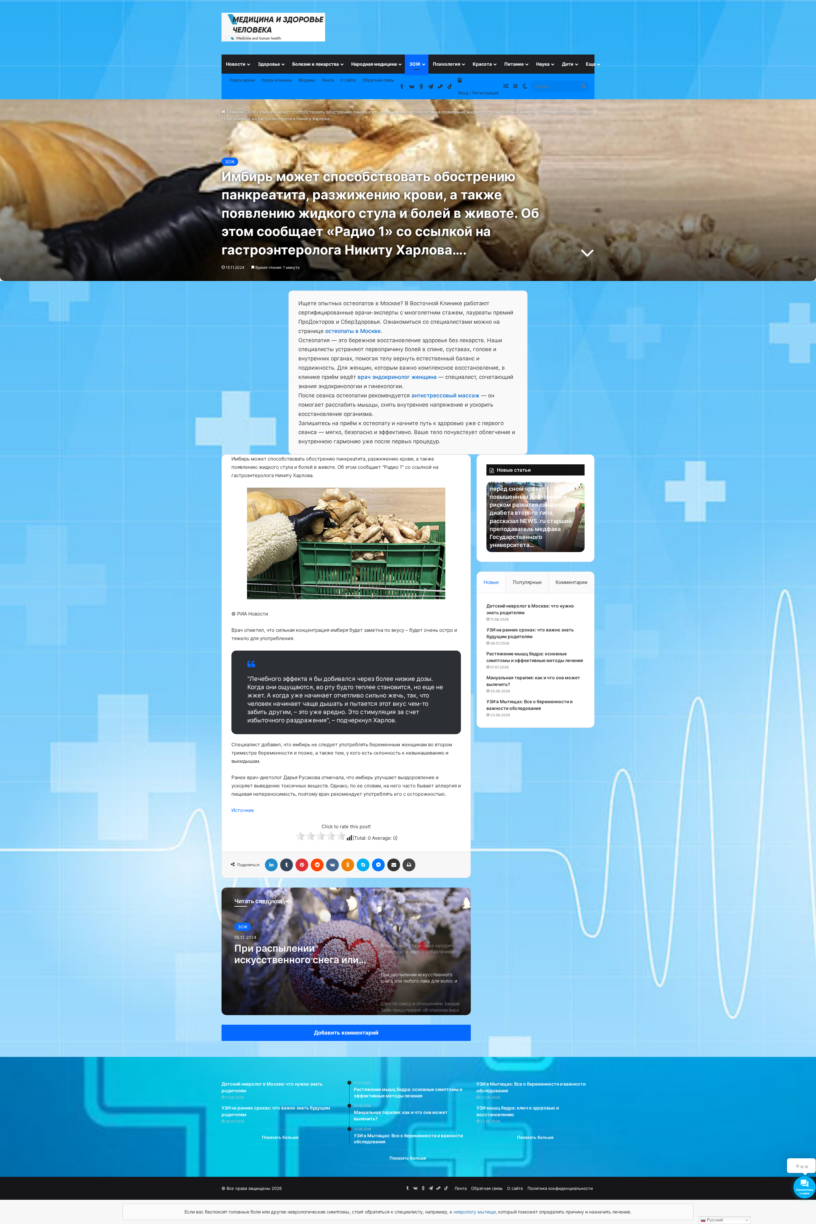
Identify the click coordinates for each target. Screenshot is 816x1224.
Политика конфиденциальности (560, 1188)
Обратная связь (378, 80)
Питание (514, 64)
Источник (242, 810)
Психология (446, 64)
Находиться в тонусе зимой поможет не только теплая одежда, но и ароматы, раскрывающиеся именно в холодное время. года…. (300, 953)
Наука (543, 64)
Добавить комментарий (346, 1032)
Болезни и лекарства (315, 64)
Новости (235, 64)
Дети (567, 64)
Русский (714, 1220)
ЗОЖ (414, 64)
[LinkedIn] (271, 865)
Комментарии (571, 582)
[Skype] (363, 865)
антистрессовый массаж (445, 395)
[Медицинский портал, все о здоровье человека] (273, 27)
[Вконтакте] (332, 865)
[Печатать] (409, 865)
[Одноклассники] (347, 865)
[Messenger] (378, 865)
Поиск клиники (276, 80)
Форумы (306, 80)
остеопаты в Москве (353, 331)
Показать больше (280, 1137)
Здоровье (269, 64)
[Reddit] (317, 865)
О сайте (348, 80)
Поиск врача (242, 80)
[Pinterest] (301, 865)
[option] (346, 951)
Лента (328, 80)
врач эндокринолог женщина (397, 377)
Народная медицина (374, 64)
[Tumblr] (286, 865)
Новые (491, 582)
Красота (482, 64)
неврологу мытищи (475, 1211)
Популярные (527, 582)
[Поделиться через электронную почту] (393, 865)
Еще (590, 64)
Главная (234, 111)
